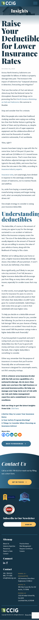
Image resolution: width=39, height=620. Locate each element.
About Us (6, 544)
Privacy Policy (28, 615)
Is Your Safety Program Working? (16, 420)
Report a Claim (7, 551)
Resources (6, 549)
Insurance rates (8, 174)
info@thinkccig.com (9, 578)
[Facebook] (3, 435)
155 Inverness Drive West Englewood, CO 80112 (26, 579)
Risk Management (25, 546)
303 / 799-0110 (7, 573)
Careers (22, 551)
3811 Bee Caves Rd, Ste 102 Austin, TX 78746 (27, 588)
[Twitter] (7, 435)
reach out (26, 470)
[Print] (20, 435)
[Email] (16, 435)
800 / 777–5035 (7, 576)
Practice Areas (24, 544)
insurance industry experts (12, 169)
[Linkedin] (12, 435)
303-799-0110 (14, 470)
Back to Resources (14, 444)
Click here (15, 408)
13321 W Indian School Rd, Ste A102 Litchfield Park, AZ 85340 (26, 598)
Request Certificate (26, 549)
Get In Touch (18, 482)
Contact (5, 554)
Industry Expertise (9, 546)
